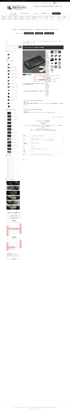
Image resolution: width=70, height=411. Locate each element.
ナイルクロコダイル (54, 41)
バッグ (11, 64)
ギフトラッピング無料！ (49, 33)
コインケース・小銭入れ (13, 93)
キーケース (12, 106)
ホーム (15, 407)
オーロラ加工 (13, 148)
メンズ (11, 54)
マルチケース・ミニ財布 (13, 90)
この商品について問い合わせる (55, 75)
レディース (11, 57)
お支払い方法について (34, 407)
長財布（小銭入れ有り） (13, 70)
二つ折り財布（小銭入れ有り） (14, 77)
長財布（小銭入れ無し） (13, 67)
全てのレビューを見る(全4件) (55, 78)
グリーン (12, 163)
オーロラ (12, 165)
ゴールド (12, 174)
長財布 (41, 41)
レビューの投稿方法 (54, 81)
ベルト (11, 103)
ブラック (12, 157)
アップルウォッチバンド (13, 96)
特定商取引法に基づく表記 (48, 407)
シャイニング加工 (14, 119)
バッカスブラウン (14, 135)
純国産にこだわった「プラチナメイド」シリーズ (33, 41)
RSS (53, 407)
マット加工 (13, 122)
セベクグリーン (13, 132)
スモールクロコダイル (14, 116)
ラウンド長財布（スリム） (14, 83)
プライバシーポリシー (28, 407)
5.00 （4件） (43, 74)
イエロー (12, 171)
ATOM (55, 407)
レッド (11, 167)
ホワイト (12, 159)
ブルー (11, 161)
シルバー (12, 176)
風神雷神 (12, 129)
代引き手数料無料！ (39, 33)
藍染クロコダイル (14, 142)
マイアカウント (19, 407)
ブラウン (12, 173)
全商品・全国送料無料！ (29, 33)
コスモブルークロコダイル (15, 145)
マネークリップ (12, 80)
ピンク (11, 169)
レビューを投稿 (53, 79)
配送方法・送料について (41, 407)
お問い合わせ (23, 407)
